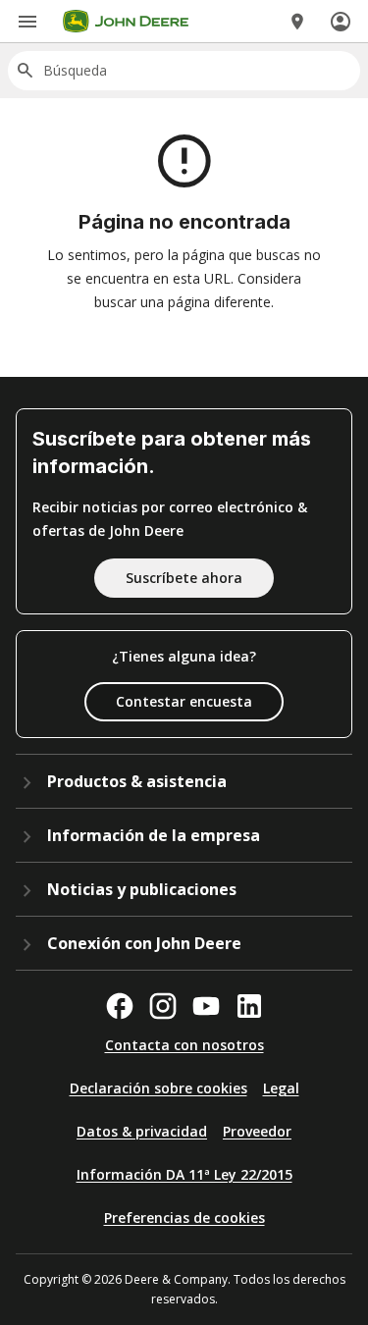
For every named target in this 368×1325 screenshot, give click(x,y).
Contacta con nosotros (184, 1044)
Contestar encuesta (184, 701)
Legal (281, 1088)
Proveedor (257, 1131)
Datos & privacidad (142, 1131)
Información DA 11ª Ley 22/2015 (184, 1174)
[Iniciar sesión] (340, 21)
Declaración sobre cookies (158, 1088)
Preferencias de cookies (184, 1217)
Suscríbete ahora (184, 577)
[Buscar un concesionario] (297, 21)
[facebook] (119, 1006)
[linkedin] (249, 1006)
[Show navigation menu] (27, 21)
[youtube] (206, 1006)
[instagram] (163, 1006)
